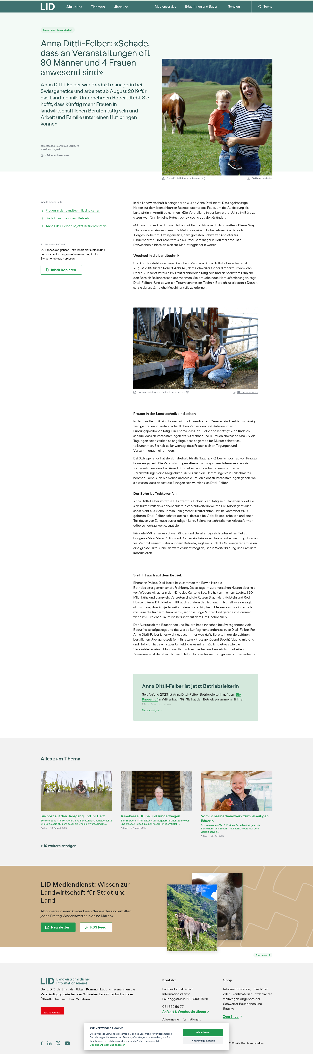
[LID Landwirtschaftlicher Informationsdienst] (65, 981)
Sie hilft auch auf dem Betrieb (67, 218)
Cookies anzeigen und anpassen (107, 1044)
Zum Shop (231, 1017)
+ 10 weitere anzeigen (58, 846)
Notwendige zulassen (203, 1040)
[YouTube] (67, 1043)
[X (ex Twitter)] (58, 1043)
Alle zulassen (203, 1032)
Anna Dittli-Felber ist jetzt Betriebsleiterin (76, 226)
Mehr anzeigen (150, 710)
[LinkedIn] (49, 1043)
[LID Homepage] (48, 6)
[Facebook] (42, 1043)
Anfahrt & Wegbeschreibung (184, 1012)
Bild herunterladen (262, 178)
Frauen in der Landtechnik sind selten (73, 210)
